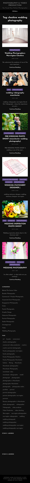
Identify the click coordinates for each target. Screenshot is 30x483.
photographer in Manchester (11, 380)
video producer (16, 407)
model (21, 374)
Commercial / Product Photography (10, 179)
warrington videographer (10, 416)
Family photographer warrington (12, 351)
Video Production (8, 410)
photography (6, 386)
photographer (16, 377)
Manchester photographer (10, 366)
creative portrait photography (12, 348)
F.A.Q (4, 220)
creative (24, 345)
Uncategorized (11, 220)
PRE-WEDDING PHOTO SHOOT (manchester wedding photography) (15, 139)
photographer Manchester (10, 383)
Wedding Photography (17, 89)
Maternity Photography (9, 315)
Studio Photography (8, 321)
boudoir (8, 339)
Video (9, 89)
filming (11, 363)
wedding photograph (9, 419)
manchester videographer (10, 374)
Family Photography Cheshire (11, 357)
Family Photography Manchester (12, 360)
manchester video (8, 371)
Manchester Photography (10, 369)
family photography (9, 354)
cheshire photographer (9, 342)
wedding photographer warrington (13, 425)
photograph (6, 377)
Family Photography (8, 309)
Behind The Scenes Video (9, 290)
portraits (5, 398)
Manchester (18, 363)
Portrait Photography (9, 133)
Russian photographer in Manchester (14, 401)
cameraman (16, 339)
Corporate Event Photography (11, 299)
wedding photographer (9, 422)
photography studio (18, 386)
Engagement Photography (10, 303)
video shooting (19, 410)
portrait (12, 389)
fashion (5, 363)
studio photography (8, 404)
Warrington (6, 413)
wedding (22, 416)
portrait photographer (9, 392)
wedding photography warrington (13, 428)
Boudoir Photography (8, 293)
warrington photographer (19, 413)
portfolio (5, 389)
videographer (20, 404)
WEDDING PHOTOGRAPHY (15, 268)
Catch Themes (18, 480)
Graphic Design (23, 179)
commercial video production (11, 345)
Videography (7, 407)
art (4, 339)
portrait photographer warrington (13, 395)
